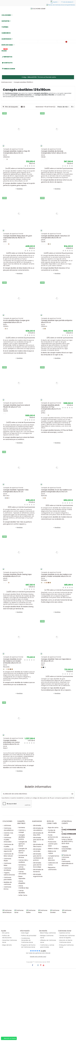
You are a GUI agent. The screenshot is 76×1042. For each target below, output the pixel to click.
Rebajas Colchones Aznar (46, 937)
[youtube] (43, 965)
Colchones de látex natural (8, 855)
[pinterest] (41, 965)
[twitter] (35, 965)
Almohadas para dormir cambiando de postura (38, 857)
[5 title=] (28, 166)
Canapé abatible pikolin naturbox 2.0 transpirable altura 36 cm (55, 237)
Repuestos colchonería (52, 868)
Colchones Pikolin (7, 860)
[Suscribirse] (72, 793)
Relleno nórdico (53, 849)
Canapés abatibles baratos (22, 837)
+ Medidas (19, 189)
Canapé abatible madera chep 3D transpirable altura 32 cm (16, 152)
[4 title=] (70, 166)
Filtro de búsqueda (11, 107)
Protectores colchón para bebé (52, 844)
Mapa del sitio (7, 945)
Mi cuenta (5, 933)
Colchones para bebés (8, 878)
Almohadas (37, 825)
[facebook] (32, 965)
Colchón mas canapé (8, 834)
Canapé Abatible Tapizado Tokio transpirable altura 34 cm (15, 491)
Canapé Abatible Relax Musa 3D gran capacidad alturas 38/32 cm (17, 237)
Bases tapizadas (22, 877)
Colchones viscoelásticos (8, 829)
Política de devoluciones (6, 937)
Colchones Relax (7, 864)
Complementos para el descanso (53, 858)
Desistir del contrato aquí (38, 957)
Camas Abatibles (22, 892)
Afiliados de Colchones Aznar (48, 941)
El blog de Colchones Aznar (66, 946)
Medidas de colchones (8, 883)
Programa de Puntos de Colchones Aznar (28, 946)
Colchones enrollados (7, 869)
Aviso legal (24, 933)
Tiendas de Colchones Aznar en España (67, 937)
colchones (7, 825)
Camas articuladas (22, 873)
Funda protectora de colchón (53, 837)
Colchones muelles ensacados (7, 840)
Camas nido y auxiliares (23, 861)
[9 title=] (33, 166)
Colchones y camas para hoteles (47, 946)
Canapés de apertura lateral (23, 844)
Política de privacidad (28, 936)
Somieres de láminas (23, 856)
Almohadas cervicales (37, 850)
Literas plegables (22, 882)
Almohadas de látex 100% (38, 834)
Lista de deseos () (68, 2)
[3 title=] (26, 166)
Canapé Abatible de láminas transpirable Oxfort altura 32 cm (53, 152)
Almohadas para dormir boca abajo (37, 865)
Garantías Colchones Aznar (9, 941)
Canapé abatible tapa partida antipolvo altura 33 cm (56, 321)
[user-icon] (47, 41)
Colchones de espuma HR (8, 850)
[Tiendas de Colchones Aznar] (67, 860)
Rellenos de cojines (52, 852)
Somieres (22, 828)
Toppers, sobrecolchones (9, 874)
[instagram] (38, 965)
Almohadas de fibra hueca (38, 845)
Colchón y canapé (22, 831)
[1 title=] (24, 166)
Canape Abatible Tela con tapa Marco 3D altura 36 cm (56, 660)
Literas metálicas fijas (24, 887)
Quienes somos (64, 933)
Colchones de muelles (8, 845)
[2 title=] (65, 166)
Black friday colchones (48, 933)
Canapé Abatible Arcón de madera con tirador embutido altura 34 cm (12, 661)
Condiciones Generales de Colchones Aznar (27, 940)
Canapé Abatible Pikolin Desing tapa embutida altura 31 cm (17, 575)
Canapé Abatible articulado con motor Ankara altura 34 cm (11, 742)
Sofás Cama (23, 895)
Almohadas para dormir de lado (38, 840)
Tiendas (72, 5)
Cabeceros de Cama (53, 864)
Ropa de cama (53, 828)
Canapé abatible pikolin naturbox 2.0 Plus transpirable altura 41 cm (51, 407)
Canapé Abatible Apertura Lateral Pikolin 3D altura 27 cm (16, 406)
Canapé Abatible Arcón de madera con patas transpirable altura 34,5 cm (56, 491)
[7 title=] (31, 166)
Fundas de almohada (51, 831)
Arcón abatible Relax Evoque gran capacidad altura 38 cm (16, 321)
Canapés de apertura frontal (23, 851)
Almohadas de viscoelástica (38, 829)
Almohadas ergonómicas (37, 875)
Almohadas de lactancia (38, 871)
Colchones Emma (7, 888)
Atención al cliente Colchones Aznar (65, 941)
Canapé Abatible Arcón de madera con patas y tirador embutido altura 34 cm (56, 575)
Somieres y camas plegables (22, 867)
